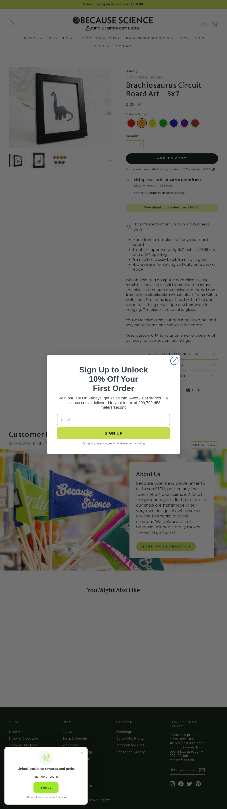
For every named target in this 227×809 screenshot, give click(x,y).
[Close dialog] (174, 361)
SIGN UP (114, 433)
